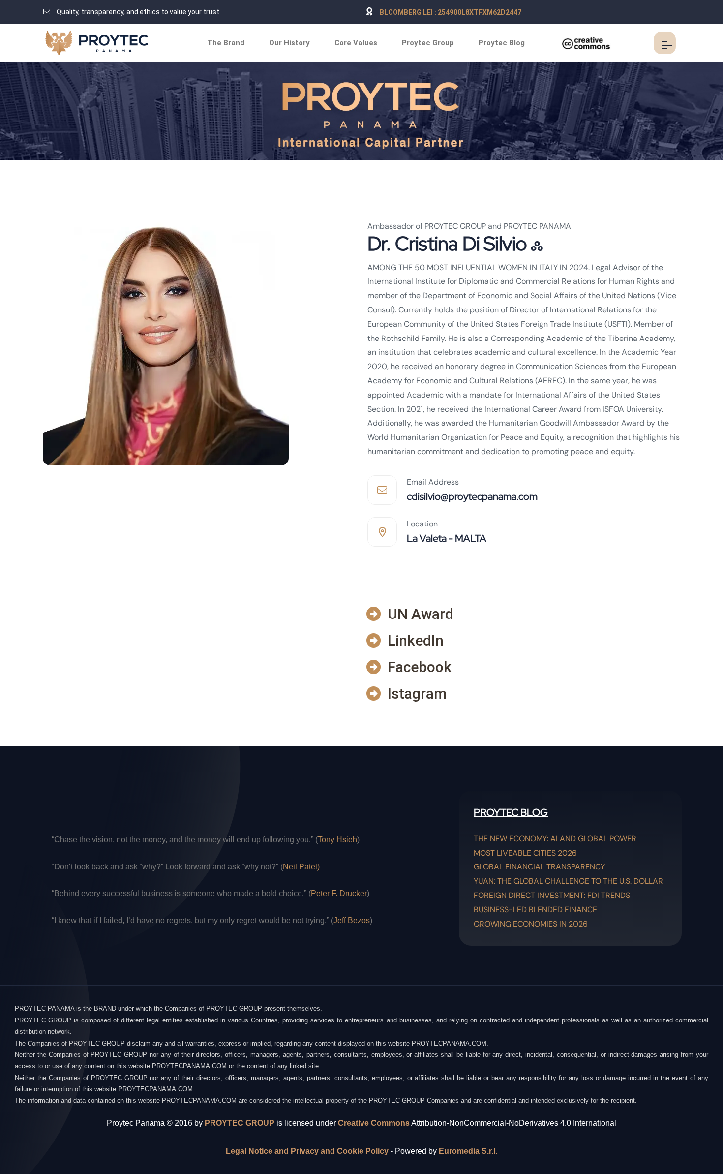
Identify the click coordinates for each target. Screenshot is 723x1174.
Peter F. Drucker (339, 893)
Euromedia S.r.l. (468, 1151)
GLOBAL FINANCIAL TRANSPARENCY (539, 867)
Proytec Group (428, 42)
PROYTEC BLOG (511, 812)
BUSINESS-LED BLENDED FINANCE (535, 909)
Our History (289, 42)
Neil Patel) (301, 867)
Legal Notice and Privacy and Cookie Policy (307, 1151)
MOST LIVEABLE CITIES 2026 (525, 853)
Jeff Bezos (351, 920)
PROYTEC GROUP (239, 1123)
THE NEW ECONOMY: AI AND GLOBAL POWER (555, 839)
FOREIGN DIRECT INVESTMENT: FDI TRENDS (552, 895)
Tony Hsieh (337, 839)
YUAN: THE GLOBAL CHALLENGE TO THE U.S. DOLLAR (568, 881)
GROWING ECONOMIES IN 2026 (531, 924)
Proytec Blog (502, 42)
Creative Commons (374, 1123)
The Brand (225, 42)
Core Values (355, 42)
